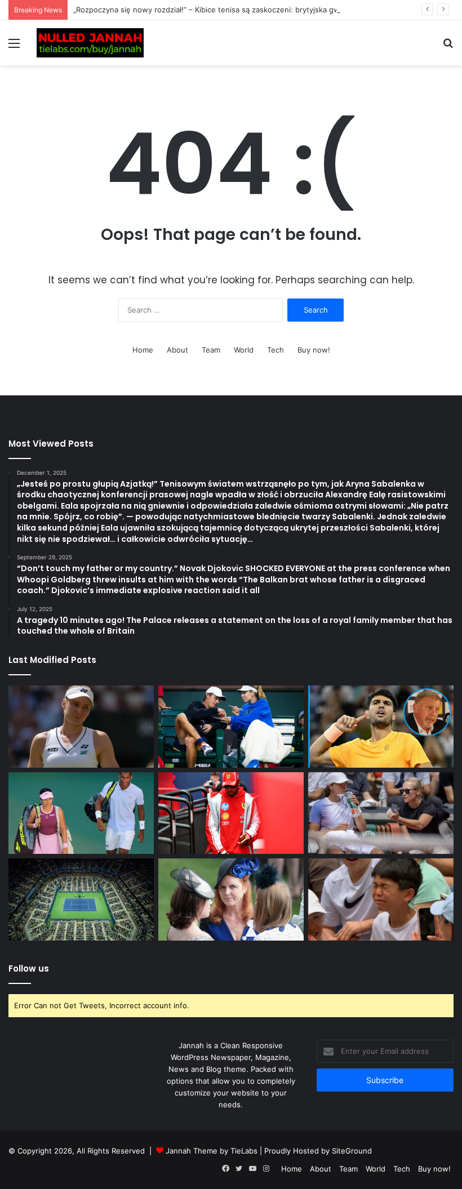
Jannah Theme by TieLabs (211, 1150)
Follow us (28, 968)
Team (211, 349)
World (244, 349)
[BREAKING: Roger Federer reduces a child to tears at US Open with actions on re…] (381, 899)
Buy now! (313, 349)
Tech (275, 349)
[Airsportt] (90, 42)
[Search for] (448, 47)
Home (142, 349)
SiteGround (352, 1150)
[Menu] (14, 47)
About (177, 349)
